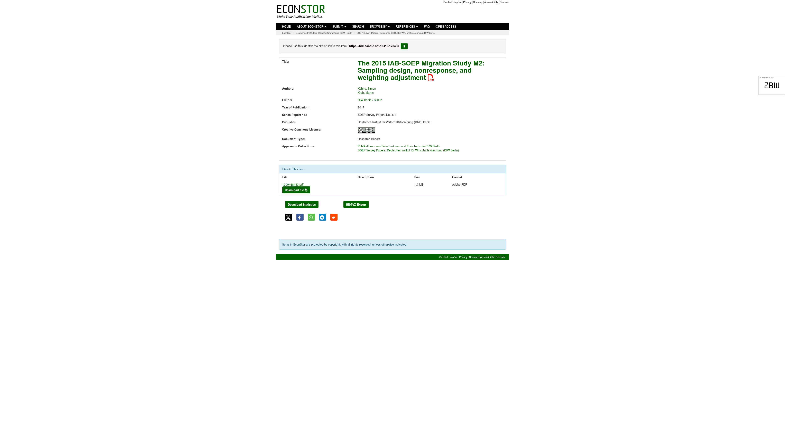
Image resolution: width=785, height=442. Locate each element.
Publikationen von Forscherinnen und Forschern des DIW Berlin (399, 146)
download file (295, 190)
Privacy (467, 2)
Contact (447, 2)
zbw (772, 85)
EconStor (286, 32)
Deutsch (504, 2)
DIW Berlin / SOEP (370, 100)
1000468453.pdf (293, 184)
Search (358, 26)
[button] (288, 217)
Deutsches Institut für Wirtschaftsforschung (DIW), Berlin (324, 32)
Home (286, 26)
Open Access (446, 26)
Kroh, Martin (366, 92)
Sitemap (477, 2)
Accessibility (491, 2)
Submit (338, 26)
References (406, 26)
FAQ (427, 26)
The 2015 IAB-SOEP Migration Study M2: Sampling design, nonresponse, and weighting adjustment (421, 70)
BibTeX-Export (356, 204)
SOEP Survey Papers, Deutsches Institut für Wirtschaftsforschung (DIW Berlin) (396, 32)
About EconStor (310, 26)
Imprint (457, 2)
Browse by (379, 26)
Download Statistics (302, 204)
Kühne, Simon (367, 88)
